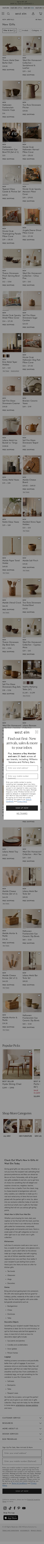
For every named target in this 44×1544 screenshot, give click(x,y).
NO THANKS (22, 813)
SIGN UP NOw (22, 808)
